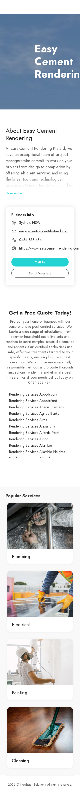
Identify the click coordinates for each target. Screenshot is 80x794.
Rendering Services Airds (28, 420)
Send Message (40, 273)
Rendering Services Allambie (30, 445)
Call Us (40, 262)
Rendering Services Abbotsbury (33, 394)
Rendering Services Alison (28, 439)
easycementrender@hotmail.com (43, 231)
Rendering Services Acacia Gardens (36, 407)
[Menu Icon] (5, 7)
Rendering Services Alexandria (32, 426)
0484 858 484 (30, 239)
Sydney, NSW (29, 222)
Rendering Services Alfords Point (34, 432)
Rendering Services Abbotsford (33, 400)
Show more (14, 193)
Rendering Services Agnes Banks (34, 413)
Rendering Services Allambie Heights (37, 452)
